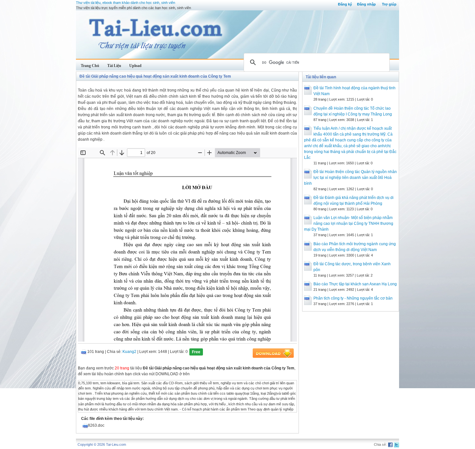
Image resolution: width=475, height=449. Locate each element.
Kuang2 (129, 351)
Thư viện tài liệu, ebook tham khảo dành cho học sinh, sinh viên (125, 3)
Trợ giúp (389, 4)
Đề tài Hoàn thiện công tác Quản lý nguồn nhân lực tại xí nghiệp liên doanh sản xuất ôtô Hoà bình (350, 178)
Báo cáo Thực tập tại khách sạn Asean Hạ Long (355, 284)
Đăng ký (345, 4)
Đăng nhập (366, 4)
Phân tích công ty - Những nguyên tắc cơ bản (353, 298)
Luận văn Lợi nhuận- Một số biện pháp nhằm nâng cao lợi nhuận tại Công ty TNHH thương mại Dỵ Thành (348, 223)
